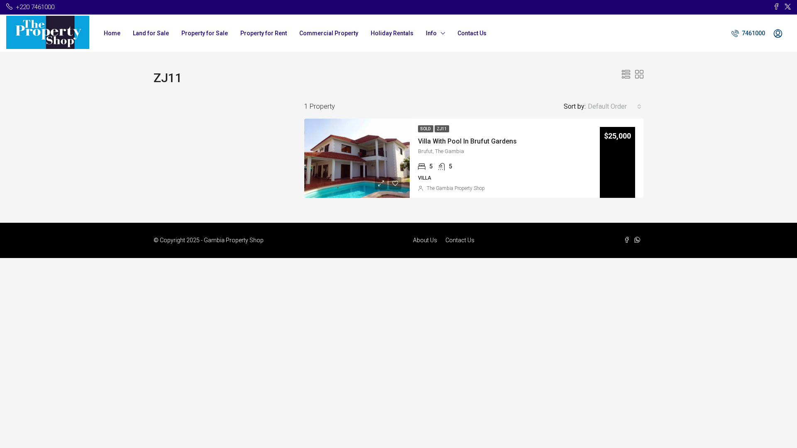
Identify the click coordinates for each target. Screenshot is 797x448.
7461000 (753, 33)
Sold (425, 129)
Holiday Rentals (392, 33)
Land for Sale (151, 33)
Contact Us (472, 33)
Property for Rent (263, 33)
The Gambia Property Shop (456, 188)
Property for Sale (204, 33)
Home (112, 33)
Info (431, 33)
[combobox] (615, 106)
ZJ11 (442, 129)
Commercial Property (328, 33)
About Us (425, 240)
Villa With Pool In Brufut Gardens (467, 141)
